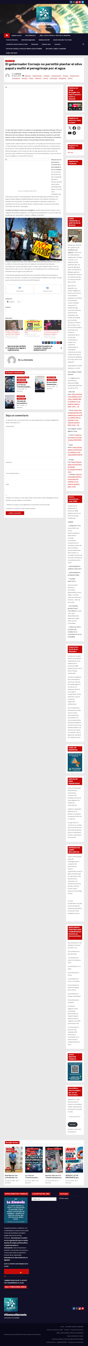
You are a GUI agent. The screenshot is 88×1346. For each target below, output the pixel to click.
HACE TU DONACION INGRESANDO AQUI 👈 (13, 1271)
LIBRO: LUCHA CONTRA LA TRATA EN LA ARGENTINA (55, 35)
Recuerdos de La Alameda (75, 1342)
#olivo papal (53, 78)
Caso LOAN (49, 1149)
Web (7, 484)
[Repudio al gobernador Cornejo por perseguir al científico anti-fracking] (14, 325)
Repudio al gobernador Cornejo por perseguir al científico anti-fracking (12, 332)
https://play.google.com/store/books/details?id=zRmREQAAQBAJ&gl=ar (75, 467)
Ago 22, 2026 (11, 1180)
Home (62, 1327)
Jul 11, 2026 (71, 1180)
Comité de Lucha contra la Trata (17, 44)
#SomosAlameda (44, 24)
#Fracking (24, 78)
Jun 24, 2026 (51, 386)
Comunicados (21, 396)
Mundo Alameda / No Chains (62, 40)
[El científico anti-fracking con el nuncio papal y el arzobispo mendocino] (52, 325)
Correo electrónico (13, 473)
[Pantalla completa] (81, 109)
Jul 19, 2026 (51, 1180)
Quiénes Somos (17, 35)
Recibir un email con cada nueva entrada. (21, 509)
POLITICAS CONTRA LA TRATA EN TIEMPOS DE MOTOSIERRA (24, 49)
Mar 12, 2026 (20, 405)
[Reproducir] (70, 109)
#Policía (70, 78)
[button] (83, 44)
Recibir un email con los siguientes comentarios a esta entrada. (28, 505)
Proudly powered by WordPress (13, 1334)
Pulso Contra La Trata (23, 377)
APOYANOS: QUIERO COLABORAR (56, 49)
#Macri (31, 78)
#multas (45, 78)
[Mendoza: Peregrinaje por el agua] (33, 325)
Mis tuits (70, 152)
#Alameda (28, 76)
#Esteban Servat (74, 76)
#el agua (65, 76)
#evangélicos (16, 78)
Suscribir (72, 1124)
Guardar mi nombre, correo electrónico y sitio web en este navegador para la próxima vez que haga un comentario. (32, 499)
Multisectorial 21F (44, 40)
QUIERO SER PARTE (11, 53)
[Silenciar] (79, 109)
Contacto (57, 44)
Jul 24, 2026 (20, 389)
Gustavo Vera (46, 44)
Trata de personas (12, 40)
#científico (47, 76)
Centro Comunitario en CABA (55, 1330)
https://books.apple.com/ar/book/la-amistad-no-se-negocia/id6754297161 (75, 452)
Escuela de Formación (77, 1330)
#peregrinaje (62, 78)
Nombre (9, 462)
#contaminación (56, 76)
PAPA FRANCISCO (30, 35)
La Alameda (17, 74)
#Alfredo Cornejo (37, 76)
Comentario (10, 426)
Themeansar (37, 1334)
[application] (75, 106)
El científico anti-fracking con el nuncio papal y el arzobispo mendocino (51, 332)
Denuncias (34, 44)
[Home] (7, 35)
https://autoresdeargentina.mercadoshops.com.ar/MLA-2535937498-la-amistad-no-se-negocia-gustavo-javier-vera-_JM (75, 417)
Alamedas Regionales (28, 40)
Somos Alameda (10, 61)
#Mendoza (38, 78)
